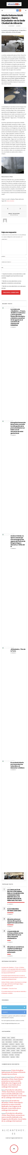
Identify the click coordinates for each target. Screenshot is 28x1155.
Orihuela (23, 1048)
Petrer (3, 1050)
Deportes (18, 1044)
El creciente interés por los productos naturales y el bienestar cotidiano (17, 765)
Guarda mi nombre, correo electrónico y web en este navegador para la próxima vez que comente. (13, 275)
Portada (9, 887)
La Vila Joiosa (14, 1046)
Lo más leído (21, 1046)
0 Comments (13, 327)
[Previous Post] (8, 208)
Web (2, 267)
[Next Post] (20, 208)
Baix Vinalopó (9, 1041)
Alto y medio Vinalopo (7, 1039)
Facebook (5, 1012)
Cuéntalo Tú (11, 1044)
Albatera (4, 1037)
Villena (17, 1057)
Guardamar (8, 1046)
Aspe (3, 1041)
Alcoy (8, 1037)
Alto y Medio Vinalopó (18, 1039)
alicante (8, 200)
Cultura (12, 307)
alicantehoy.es (14, 1132)
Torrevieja (11, 1054)
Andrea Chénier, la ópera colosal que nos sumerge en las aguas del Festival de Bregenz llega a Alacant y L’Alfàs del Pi (18, 541)
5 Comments (10, 942)
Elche (12, 420)
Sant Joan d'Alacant (6, 1052)
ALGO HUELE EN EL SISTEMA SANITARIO (14, 910)
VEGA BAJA (12, 1057)
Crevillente (15, 1041)
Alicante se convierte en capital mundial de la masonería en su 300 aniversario (15, 949)
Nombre (3, 256)
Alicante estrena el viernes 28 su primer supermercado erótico (15, 921)
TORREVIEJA (17, 1054)
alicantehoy (12, 200)
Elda (3, 1046)
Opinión (12, 647)
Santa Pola (23, 1050)
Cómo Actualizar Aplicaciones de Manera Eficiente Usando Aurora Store (13, 1072)
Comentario (4, 239)
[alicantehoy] (14, 4)
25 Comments (10, 904)
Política (8, 1050)
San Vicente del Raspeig (17, 1052)
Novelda (4, 1048)
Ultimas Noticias (5, 1057)
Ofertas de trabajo (11, 1048)
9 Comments (10, 914)
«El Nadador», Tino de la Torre (18, 650)
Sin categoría (5, 1054)
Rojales (17, 1050)
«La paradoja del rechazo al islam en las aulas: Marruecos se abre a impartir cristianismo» (15, 934)
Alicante (13, 760)
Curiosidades (5, 1044)
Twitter (5, 1007)
